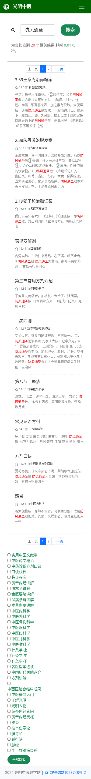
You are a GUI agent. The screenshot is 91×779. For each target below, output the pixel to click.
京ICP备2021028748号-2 (65, 772)
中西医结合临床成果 (24, 689)
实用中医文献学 (24, 555)
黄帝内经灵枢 (22, 716)
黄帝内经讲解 (22, 582)
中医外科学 (37, 289)
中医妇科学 (20, 633)
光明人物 (18, 705)
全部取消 (18, 759)
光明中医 (22, 6)
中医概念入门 (22, 694)
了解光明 (18, 700)
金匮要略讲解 (22, 594)
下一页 (58, 69)
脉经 (15, 744)
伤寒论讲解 (20, 588)
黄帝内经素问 (22, 711)
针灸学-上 (19, 649)
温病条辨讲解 (22, 599)
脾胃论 (17, 733)
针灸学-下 (19, 661)
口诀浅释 (36, 249)
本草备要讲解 (22, 605)
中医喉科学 (20, 644)
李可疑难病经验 (40, 329)
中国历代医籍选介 (26, 672)
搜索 (70, 30)
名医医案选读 (37, 87)
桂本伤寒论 (20, 728)
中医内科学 (37, 504)
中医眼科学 (36, 429)
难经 (15, 722)
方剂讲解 (18, 677)
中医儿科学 (20, 638)
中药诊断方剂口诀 (41, 464)
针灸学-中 (19, 655)
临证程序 (18, 577)
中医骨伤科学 (22, 622)
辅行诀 (17, 739)
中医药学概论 (22, 560)
